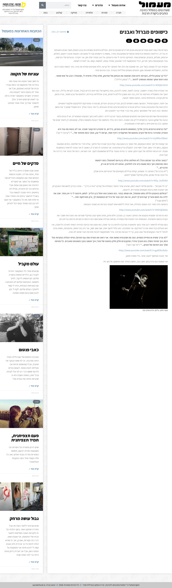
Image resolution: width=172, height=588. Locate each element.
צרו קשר (82, 5)
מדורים (99, 5)
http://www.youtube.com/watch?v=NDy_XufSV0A (143, 180)
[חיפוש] (42, 5)
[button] (165, 41)
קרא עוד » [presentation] (34, 113)
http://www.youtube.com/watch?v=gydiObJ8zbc (143, 250)
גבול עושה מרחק (24, 518)
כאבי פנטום (29, 349)
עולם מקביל (28, 264)
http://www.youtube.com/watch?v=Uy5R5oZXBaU (142, 138)
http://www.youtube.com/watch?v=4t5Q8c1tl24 (144, 85)
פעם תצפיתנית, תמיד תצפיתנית (25, 438)
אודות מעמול (118, 5)
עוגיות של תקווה (24, 74)
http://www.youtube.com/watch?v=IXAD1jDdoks (143, 209)
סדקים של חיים (26, 163)
